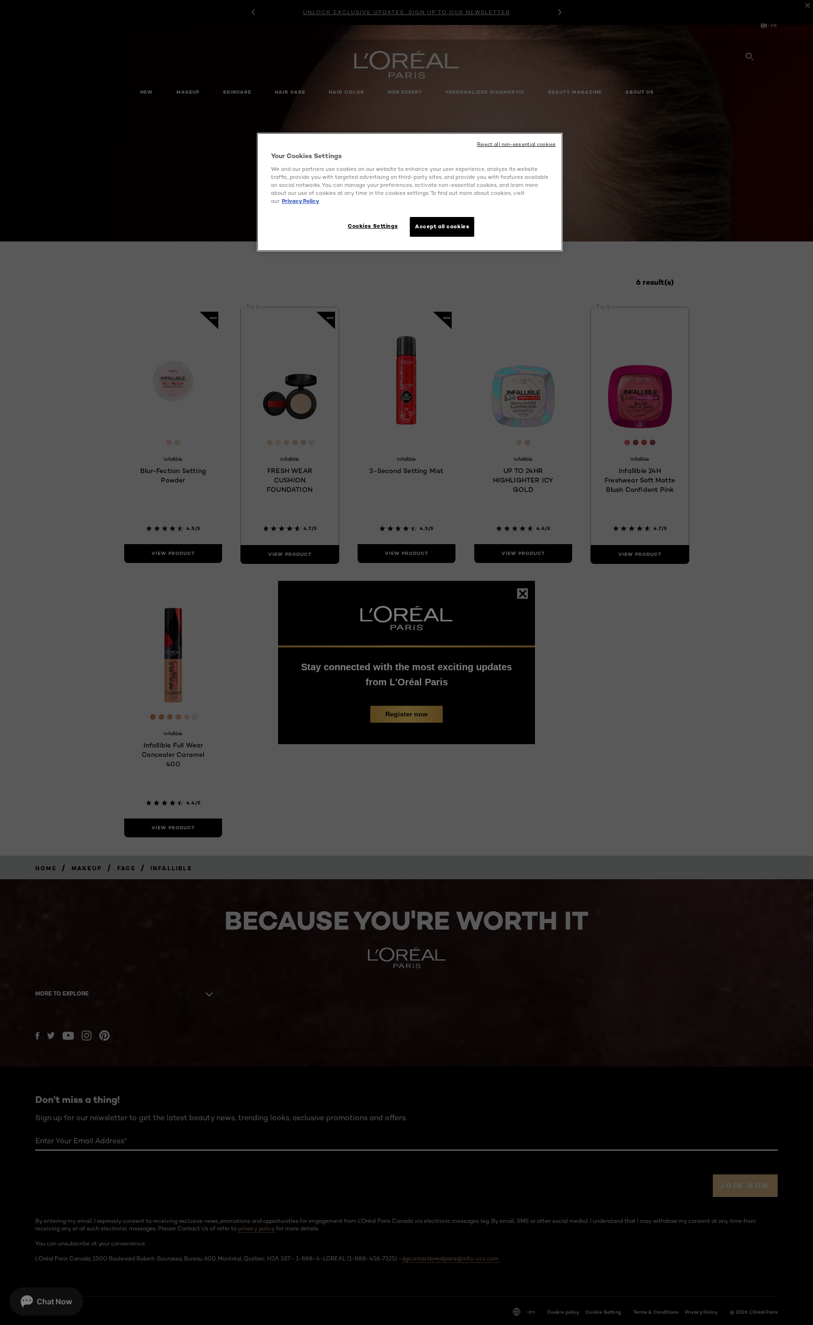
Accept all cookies (442, 226)
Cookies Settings (373, 226)
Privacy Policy (300, 201)
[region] (410, 192)
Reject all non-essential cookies (516, 144)
